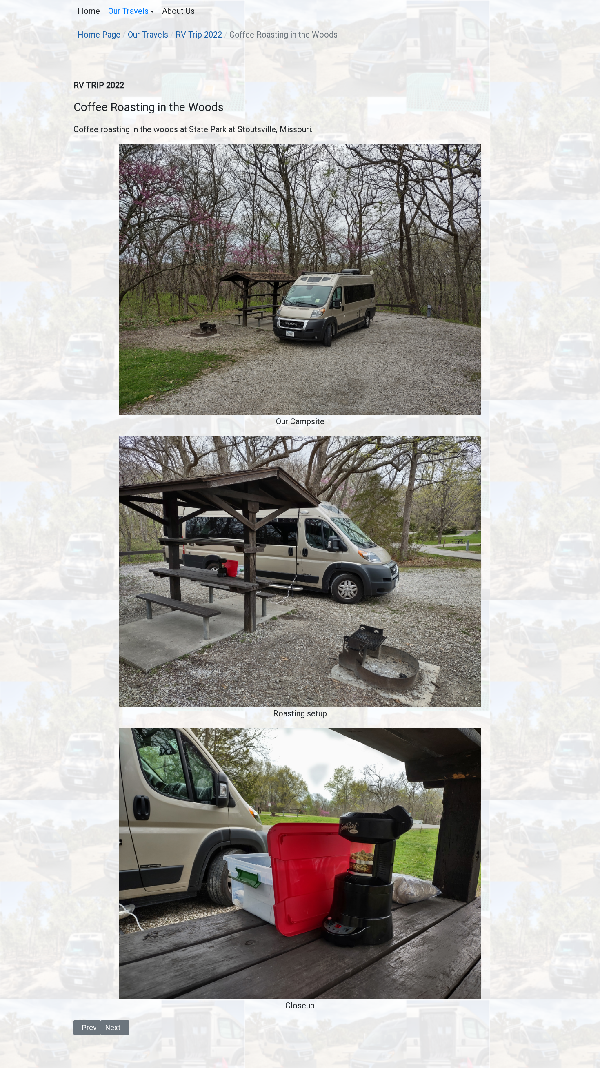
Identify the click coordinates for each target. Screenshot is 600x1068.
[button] (131, 11)
